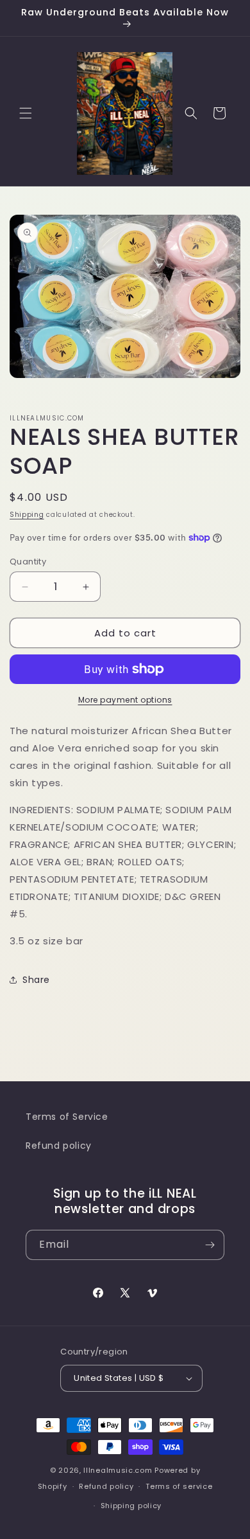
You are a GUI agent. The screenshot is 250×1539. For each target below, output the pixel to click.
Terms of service (179, 1486)
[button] (26, 113)
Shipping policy (131, 1505)
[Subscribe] (210, 1245)
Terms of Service (67, 1116)
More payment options (125, 699)
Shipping (27, 514)
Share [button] (36, 979)
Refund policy (59, 1145)
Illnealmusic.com (118, 1470)
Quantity (28, 561)
